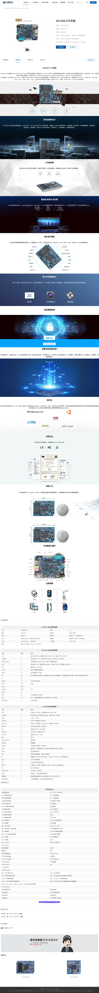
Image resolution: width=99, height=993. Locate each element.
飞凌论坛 (48, 989)
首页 (11, 8)
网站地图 (89, 990)
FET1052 (5, 125)
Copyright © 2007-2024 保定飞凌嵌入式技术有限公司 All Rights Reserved (58, 990)
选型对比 (92, 60)
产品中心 (26, 2)
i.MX (20, 73)
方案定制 (62, 2)
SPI (67, 75)
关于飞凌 (70, 2)
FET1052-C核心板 (25, 977)
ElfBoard (52, 989)
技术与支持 (45, 2)
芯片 (52, 316)
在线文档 (54, 2)
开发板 (53, 68)
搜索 (81, 2)
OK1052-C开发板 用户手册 (15, 916)
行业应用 (35, 2)
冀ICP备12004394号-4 (81, 990)
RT (23, 73)
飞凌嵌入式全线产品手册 (14, 913)
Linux (56, 79)
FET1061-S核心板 (74, 977)
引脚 (51, 77)
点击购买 (10, 928)
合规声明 (57, 989)
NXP (14, 73)
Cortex (45, 73)
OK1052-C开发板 (24, 8)
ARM (40, 73)
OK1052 (46, 68)
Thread (76, 79)
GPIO (81, 77)
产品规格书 (72, 47)
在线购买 (93, 2)
